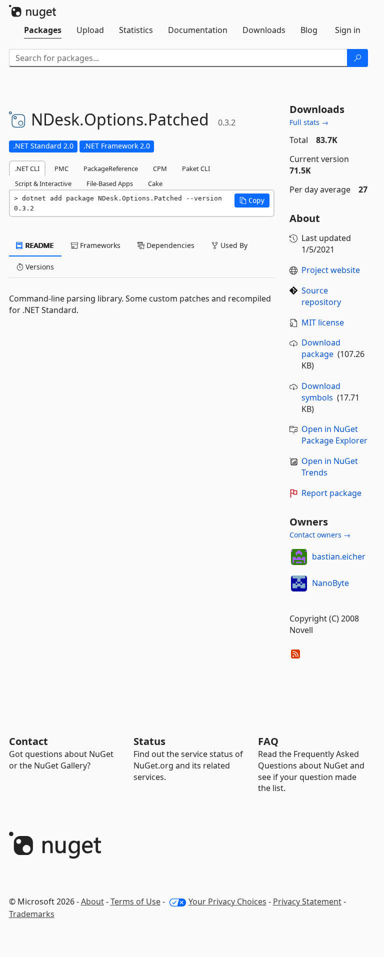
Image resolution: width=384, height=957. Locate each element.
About (92, 901)
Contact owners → (320, 535)
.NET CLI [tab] (27, 168)
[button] (252, 201)
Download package (321, 348)
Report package (332, 493)
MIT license (323, 322)
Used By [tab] (233, 245)
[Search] (357, 58)
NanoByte (330, 583)
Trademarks (31, 914)
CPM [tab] (160, 168)
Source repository (321, 296)
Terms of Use (135, 901)
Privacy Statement (307, 901)
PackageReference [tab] (111, 168)
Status (150, 741)
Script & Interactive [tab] (43, 183)
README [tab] (39, 245)
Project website (331, 270)
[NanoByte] (299, 583)
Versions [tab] (39, 267)
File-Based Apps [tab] (109, 183)
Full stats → (309, 122)
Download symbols (321, 391)
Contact (28, 741)
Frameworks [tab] (99, 245)
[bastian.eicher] (299, 557)
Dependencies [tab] (169, 245)
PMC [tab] (61, 168)
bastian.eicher (339, 556)
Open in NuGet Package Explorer (335, 435)
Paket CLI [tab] (196, 168)
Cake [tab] (155, 183)
